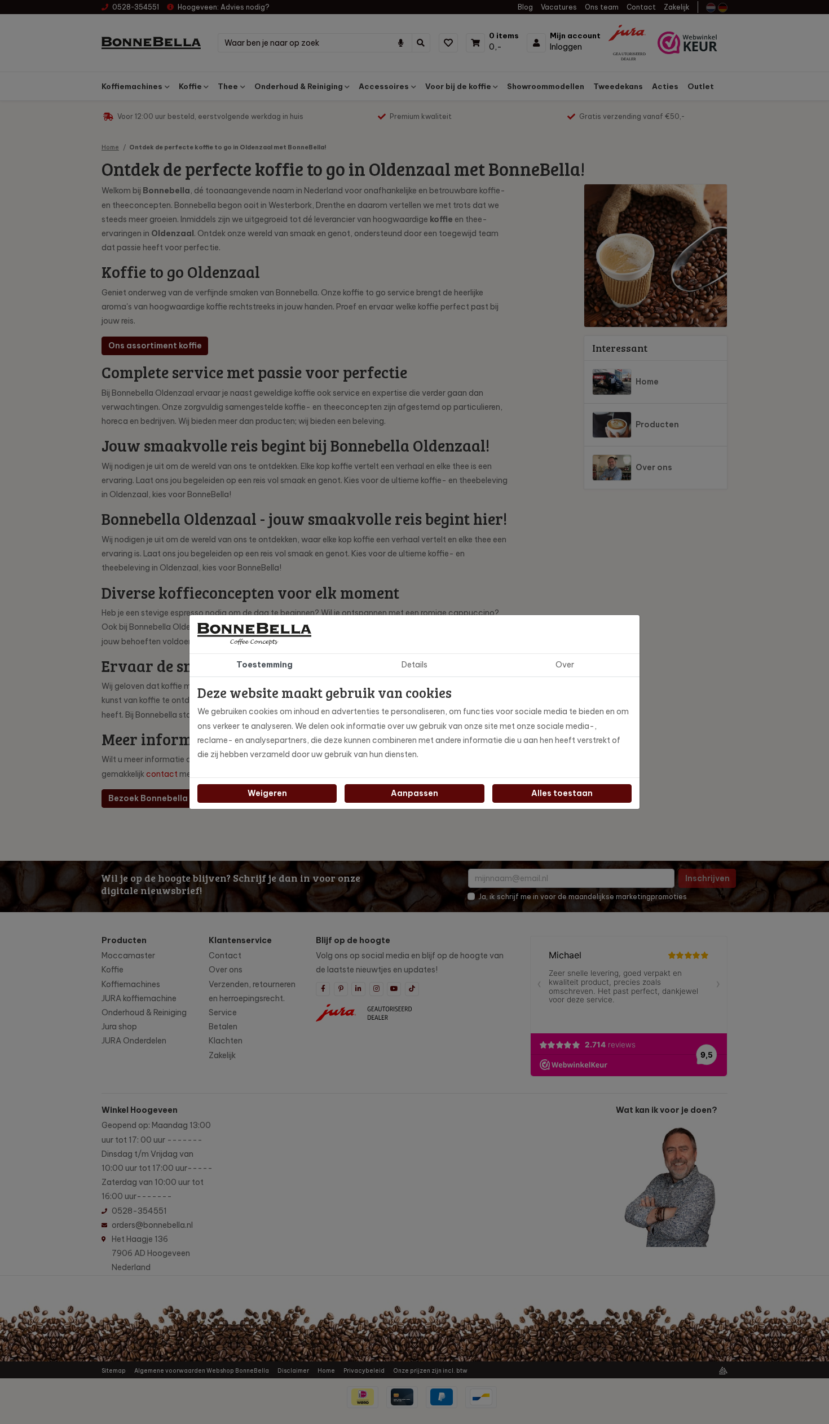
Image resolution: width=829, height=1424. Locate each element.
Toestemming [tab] (264, 665)
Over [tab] (564, 665)
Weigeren (267, 793)
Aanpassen (414, 793)
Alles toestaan (562, 793)
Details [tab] (414, 665)
